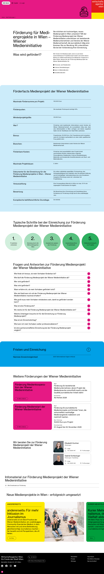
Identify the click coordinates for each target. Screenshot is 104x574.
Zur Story (11, 538)
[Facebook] (6, 566)
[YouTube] (15, 566)
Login (23, 3)
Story (91, 538)
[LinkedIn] (2, 566)
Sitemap (73, 561)
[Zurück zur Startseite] (97, 6)
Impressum (90, 556)
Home (3, 17)
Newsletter (74, 556)
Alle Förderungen (10, 17)
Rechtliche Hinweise (93, 559)
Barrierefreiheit (91, 561)
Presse (73, 559)
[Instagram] (11, 566)
